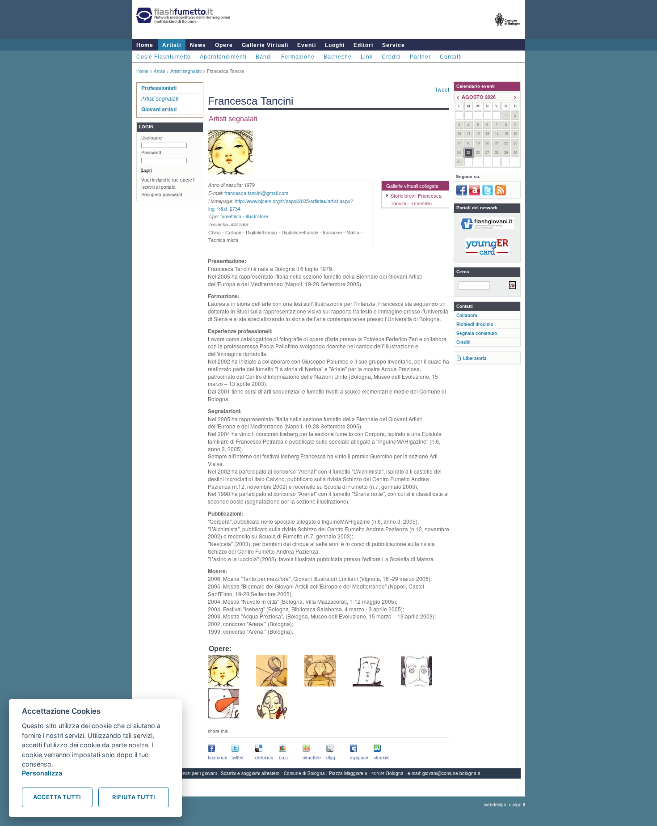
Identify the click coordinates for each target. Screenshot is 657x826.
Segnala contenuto (476, 333)
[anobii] (474, 194)
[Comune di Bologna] (508, 29)
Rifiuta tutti (133, 797)
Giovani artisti (159, 109)
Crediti (391, 57)
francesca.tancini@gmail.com (256, 192)
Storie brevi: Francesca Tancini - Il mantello (416, 199)
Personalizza (42, 773)
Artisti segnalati (186, 71)
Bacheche (338, 57)
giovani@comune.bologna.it (451, 773)
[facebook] (461, 194)
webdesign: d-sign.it (504, 804)
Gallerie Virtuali (265, 45)
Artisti (171, 45)
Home (144, 45)
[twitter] (487, 194)
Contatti (451, 57)
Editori (363, 45)
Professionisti (159, 88)
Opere (224, 45)
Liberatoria (475, 358)
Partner (420, 57)
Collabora (466, 315)
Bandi (264, 57)
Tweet (442, 89)
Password (151, 152)
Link (367, 57)
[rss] (500, 194)
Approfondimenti (223, 57)
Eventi (306, 45)
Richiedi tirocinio (474, 324)
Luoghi (335, 45)
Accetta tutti (57, 797)
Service (393, 45)
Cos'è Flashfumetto (163, 57)
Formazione (298, 57)
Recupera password (161, 194)
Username (151, 138)
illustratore (257, 216)
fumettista (230, 216)
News (198, 45)
